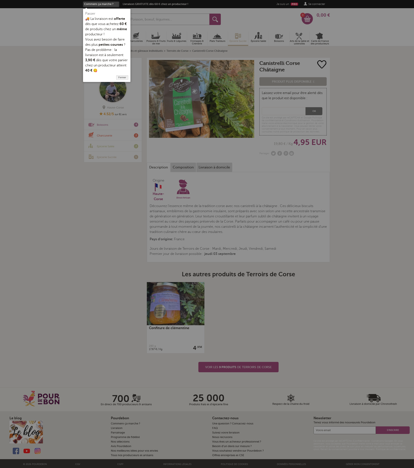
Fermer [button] (122, 77)
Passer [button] (90, 14)
